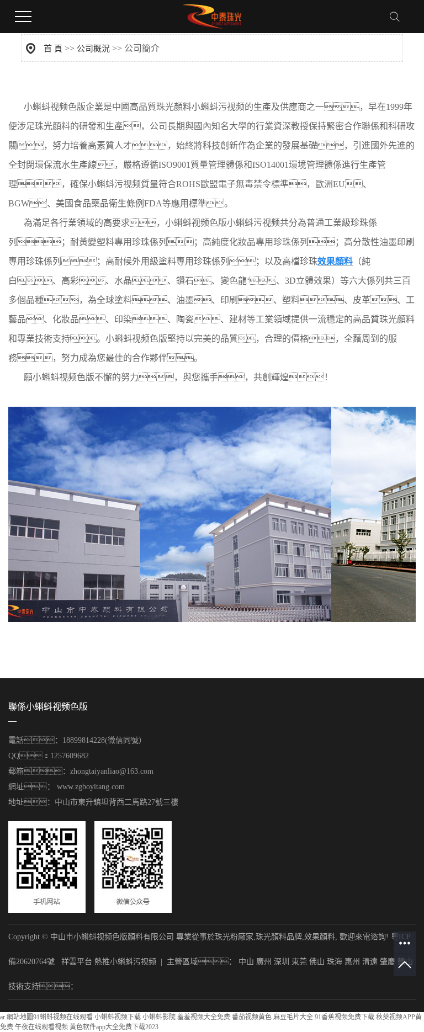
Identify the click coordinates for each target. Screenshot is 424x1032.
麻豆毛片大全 (293, 1017)
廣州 (264, 961)
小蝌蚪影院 (159, 1017)
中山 (246, 961)
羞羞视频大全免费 (203, 1017)
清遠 (370, 961)
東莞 (299, 961)
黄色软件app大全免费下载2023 (114, 1027)
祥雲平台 (76, 961)
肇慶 (387, 961)
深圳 (281, 961)
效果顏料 (319, 937)
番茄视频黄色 (252, 1017)
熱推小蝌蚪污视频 (125, 961)
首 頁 (53, 48)
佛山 (317, 961)
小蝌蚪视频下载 (117, 1017)
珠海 (334, 961)
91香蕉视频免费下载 (344, 1017)
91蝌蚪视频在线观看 (63, 1017)
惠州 (352, 961)
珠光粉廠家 (234, 937)
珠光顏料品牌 (279, 937)
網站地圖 (20, 1017)
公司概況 (93, 48)
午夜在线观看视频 (41, 1027)
